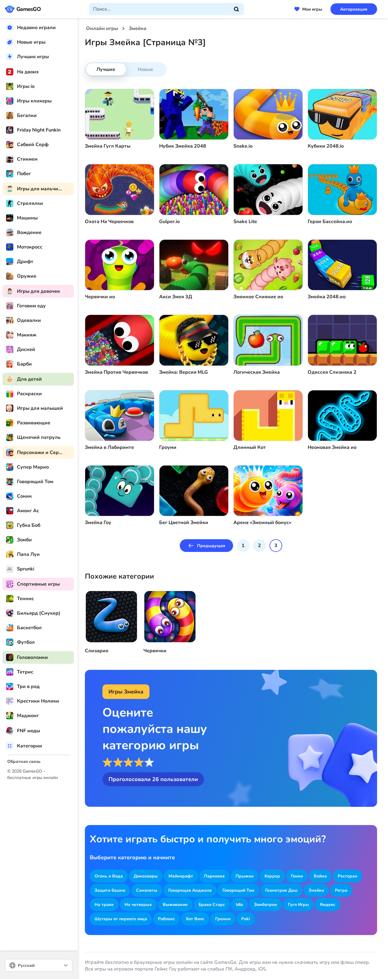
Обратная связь (24, 761)
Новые (145, 69)
